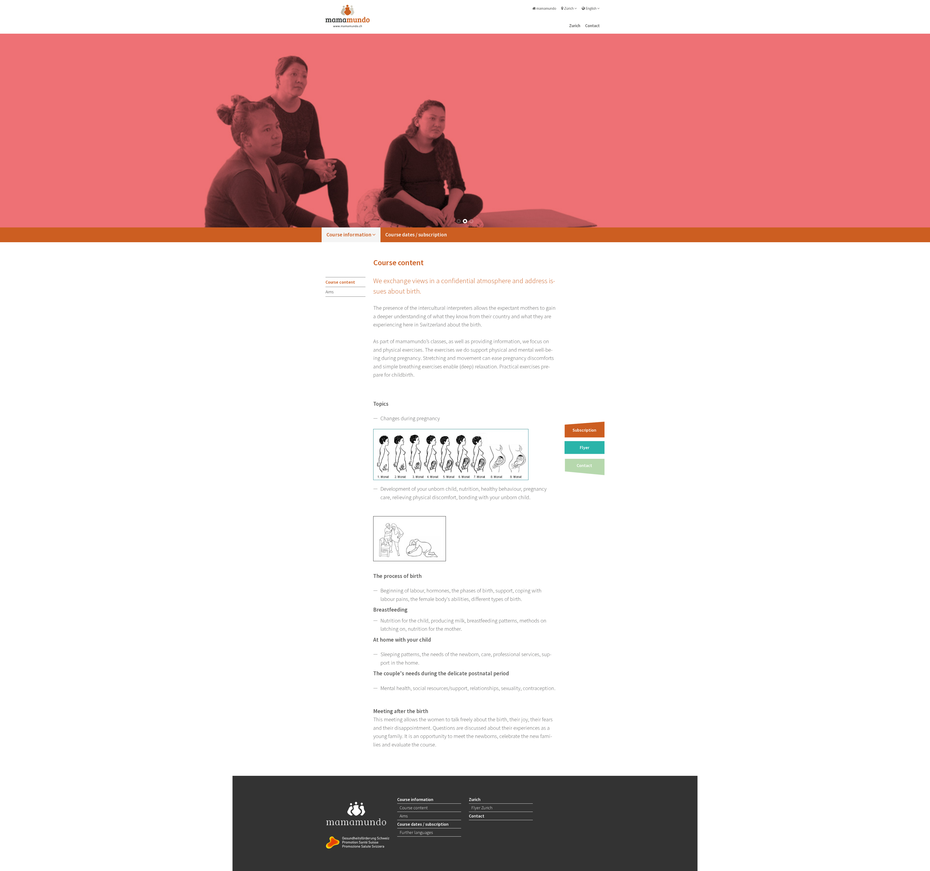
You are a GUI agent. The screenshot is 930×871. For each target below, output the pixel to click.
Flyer (584, 447)
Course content (340, 282)
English (591, 8)
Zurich (574, 25)
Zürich (568, 8)
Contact (592, 25)
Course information (349, 234)
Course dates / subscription (416, 234)
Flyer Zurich (481, 807)
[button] (459, 221)
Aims (330, 292)
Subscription (584, 430)
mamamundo (546, 8)
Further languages (416, 832)
